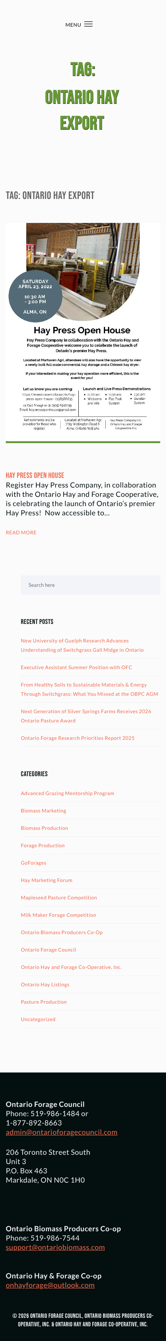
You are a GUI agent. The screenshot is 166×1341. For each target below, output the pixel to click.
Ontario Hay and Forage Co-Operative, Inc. (71, 967)
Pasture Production (44, 1002)
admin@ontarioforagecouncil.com (62, 1132)
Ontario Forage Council (48, 950)
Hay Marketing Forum (47, 880)
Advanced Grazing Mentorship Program (67, 793)
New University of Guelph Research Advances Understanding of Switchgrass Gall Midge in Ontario (82, 645)
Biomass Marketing (43, 810)
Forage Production (43, 845)
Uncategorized (38, 1019)
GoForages (33, 863)
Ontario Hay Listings (45, 984)
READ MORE (21, 532)
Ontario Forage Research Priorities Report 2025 (78, 738)
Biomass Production (44, 828)
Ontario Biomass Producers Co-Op (62, 932)
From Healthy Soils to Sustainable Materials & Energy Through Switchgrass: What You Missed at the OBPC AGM (89, 689)
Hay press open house (35, 475)
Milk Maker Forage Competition (58, 915)
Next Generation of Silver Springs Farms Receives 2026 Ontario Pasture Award (86, 716)
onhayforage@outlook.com (50, 1285)
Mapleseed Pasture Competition (59, 897)
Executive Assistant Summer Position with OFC (76, 667)
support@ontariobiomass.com (55, 1247)
